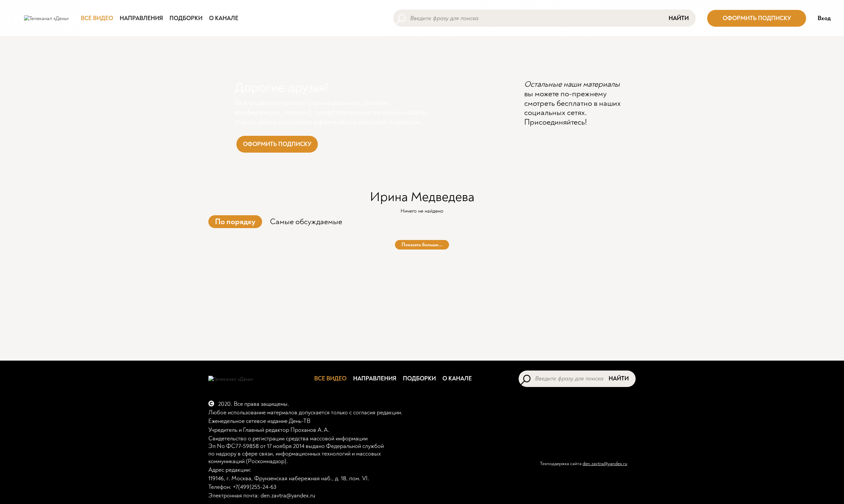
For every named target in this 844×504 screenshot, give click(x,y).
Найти (679, 18)
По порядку (235, 221)
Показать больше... (422, 245)
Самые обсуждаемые (306, 221)
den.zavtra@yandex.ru (605, 463)
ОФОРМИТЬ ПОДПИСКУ (757, 18)
